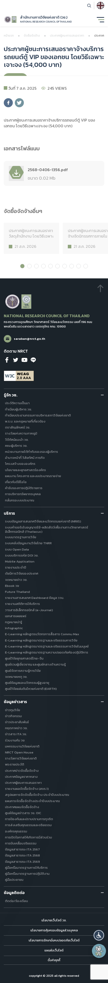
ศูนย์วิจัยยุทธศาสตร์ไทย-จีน (24, 659)
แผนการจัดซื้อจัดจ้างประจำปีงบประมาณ (32, 801)
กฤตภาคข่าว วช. (16, 728)
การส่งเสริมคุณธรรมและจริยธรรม (28, 825)
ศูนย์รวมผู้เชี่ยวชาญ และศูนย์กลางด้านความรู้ (35, 665)
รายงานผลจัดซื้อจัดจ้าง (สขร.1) (27, 789)
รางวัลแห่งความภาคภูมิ (21, 433)
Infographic (14, 628)
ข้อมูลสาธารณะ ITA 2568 (22, 855)
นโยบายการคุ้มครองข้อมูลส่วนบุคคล (54, 930)
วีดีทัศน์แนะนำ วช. (17, 440)
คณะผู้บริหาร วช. (16, 446)
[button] (99, 935)
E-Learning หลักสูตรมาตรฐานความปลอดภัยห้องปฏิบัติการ (46, 652)
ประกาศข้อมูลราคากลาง (21, 777)
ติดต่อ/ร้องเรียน (16, 901)
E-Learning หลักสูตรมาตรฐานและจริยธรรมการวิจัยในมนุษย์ (47, 646)
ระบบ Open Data (17, 550)
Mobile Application (19, 562)
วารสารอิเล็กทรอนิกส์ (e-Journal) (29, 610)
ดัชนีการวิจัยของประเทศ (21, 574)
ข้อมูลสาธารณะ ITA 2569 (22, 862)
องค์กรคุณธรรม (16, 831)
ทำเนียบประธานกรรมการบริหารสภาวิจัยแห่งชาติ (38, 415)
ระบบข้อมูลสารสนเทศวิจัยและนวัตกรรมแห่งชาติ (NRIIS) (43, 521)
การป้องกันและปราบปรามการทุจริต (29, 819)
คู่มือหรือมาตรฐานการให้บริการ (26, 868)
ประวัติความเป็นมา (17, 403)
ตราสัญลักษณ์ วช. (17, 427)
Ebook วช (12, 586)
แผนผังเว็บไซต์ (54, 950)
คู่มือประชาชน (14, 880)
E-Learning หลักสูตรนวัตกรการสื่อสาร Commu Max (42, 634)
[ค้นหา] (89, 5)
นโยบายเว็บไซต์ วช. (54, 920)
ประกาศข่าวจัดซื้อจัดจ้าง (22, 771)
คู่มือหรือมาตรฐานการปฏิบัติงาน (27, 874)
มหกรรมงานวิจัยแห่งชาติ (22, 746)
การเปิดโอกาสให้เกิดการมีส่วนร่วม (28, 837)
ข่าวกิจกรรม (13, 716)
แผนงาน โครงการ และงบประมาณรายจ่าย (33, 476)
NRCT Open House (19, 752)
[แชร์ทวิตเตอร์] (19, 102)
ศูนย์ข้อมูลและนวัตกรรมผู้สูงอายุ (27, 683)
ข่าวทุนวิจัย (12, 710)
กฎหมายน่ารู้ (13, 622)
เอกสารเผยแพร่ (15, 616)
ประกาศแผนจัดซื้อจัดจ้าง (22, 807)
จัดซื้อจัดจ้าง (32, 35)
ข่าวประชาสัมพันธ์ (17, 722)
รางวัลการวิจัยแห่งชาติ (21, 758)
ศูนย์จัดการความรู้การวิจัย (23, 671)
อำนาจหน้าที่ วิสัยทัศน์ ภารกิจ (25, 458)
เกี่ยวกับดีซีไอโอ (16, 482)
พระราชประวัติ (14, 764)
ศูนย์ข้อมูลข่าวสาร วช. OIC (23, 813)
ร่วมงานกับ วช (15, 740)
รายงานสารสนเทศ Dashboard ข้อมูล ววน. (34, 598)
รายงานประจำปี (15, 568)
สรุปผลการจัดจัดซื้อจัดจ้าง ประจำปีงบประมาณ (37, 795)
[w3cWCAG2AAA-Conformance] (19, 376)
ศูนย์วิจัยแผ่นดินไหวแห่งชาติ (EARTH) (31, 689)
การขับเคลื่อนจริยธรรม (20, 843)
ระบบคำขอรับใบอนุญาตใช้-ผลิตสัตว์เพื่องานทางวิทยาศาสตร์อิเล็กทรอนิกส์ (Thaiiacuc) (46, 529)
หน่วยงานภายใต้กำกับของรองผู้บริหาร (31, 452)
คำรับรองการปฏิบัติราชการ (23, 488)
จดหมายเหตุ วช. (16, 677)
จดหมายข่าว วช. (16, 580)
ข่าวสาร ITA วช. (16, 734)
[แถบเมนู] (100, 20)
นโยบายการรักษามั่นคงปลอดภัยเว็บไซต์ (54, 940)
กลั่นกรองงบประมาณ (19, 500)
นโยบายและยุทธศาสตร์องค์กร (25, 470)
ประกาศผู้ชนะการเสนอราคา (67, 35)
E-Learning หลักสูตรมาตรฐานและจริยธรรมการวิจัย (41, 640)
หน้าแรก (9, 35)
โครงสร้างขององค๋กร (20, 464)
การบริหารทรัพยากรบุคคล (23, 494)
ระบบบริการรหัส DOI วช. (21, 556)
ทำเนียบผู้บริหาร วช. (18, 409)
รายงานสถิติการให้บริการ (22, 604)
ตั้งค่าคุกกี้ (54, 960)
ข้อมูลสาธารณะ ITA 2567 (22, 849)
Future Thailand (17, 592)
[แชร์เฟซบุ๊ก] (8, 102)
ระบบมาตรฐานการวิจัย (20, 537)
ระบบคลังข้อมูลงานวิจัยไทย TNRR (28, 543)
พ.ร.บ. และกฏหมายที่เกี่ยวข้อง (25, 421)
